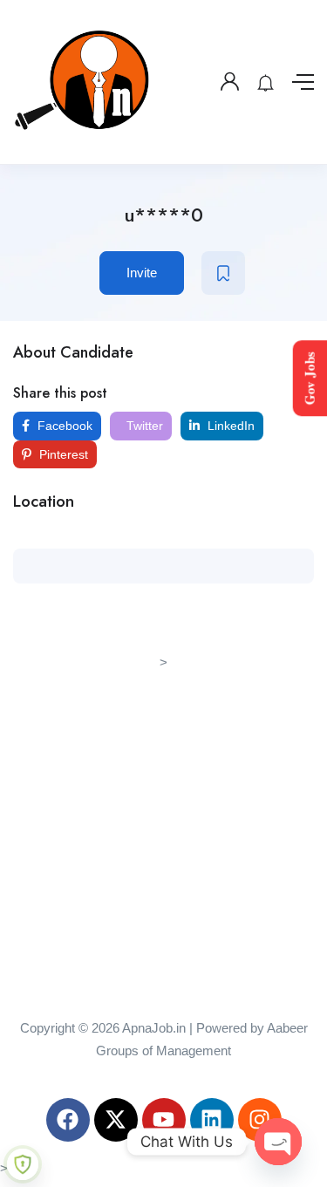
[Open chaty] (278, 1141)
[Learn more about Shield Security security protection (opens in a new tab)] (22, 1164)
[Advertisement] (163, 837)
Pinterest (62, 454)
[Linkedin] (212, 1120)
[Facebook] (68, 1120)
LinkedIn (229, 426)
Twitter (143, 426)
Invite (141, 272)
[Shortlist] (223, 273)
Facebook (63, 426)
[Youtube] (164, 1120)
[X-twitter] (116, 1120)
